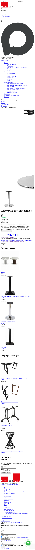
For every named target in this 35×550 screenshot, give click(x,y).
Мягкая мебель (11, 91)
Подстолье (4, 348)
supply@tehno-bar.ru (16, 522)
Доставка (16, 241)
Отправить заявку (5, 472)
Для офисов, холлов (12, 69)
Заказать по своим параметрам (9, 240)
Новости (9, 79)
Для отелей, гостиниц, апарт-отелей (17, 67)
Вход (2, 540)
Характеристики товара (7, 237)
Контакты (6, 97)
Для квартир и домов (13, 89)
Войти (6, 60)
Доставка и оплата (9, 510)
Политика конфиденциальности (9, 484)
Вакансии (10, 77)
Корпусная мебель (12, 92)
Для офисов (10, 86)
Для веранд (10, 66)
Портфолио (7, 94)
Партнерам (7, 507)
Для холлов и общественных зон (16, 88)
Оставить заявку (5, 538)
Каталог (6, 63)
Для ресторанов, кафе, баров (15, 83)
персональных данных (22, 537)
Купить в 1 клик (12, 234)
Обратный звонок (5, 15)
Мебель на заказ (8, 82)
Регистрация (7, 540)
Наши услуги (7, 502)
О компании (7, 71)
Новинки (9, 70)
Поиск (2, 60)
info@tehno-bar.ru (5, 521)
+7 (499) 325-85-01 (7, 16)
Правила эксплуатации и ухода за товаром (16, 513)
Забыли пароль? (5, 548)
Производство (11, 73)
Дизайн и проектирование (11, 95)
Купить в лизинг (8, 509)
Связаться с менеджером (25, 240)
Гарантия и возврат (9, 512)
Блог (8, 80)
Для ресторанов (11, 64)
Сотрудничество (11, 76)
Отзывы (9, 74)
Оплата (22, 241)
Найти (20, 1)
